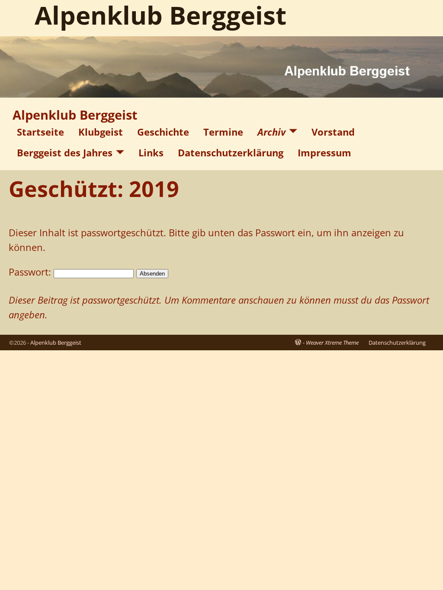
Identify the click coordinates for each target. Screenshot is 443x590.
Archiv (271, 131)
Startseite (40, 131)
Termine (223, 131)
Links (151, 152)
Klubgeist (100, 131)
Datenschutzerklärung (230, 152)
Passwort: (31, 271)
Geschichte (163, 131)
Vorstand (333, 131)
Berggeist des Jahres (64, 152)
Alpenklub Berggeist (75, 115)
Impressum (324, 152)
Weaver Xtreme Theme (332, 342)
